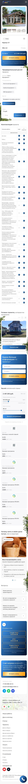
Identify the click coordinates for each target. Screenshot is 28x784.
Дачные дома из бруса (8, 733)
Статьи (5, 721)
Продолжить (18, 115)
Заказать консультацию (14, 416)
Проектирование (7, 748)
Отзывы (5, 760)
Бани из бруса (6, 730)
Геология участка (7, 750)
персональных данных (7, 381)
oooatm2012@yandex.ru (10, 686)
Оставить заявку (14, 58)
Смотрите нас (7, 766)
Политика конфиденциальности (11, 779)
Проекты (6, 724)
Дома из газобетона (8, 736)
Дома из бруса (6, 728)
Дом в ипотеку (7, 717)
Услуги (5, 744)
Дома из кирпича (7, 738)
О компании (7, 754)
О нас (4, 757)
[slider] (8, 401)
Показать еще (14, 347)
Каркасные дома (7, 741)
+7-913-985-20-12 (8, 684)
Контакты (5, 762)
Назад (6, 115)
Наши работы (7, 713)
